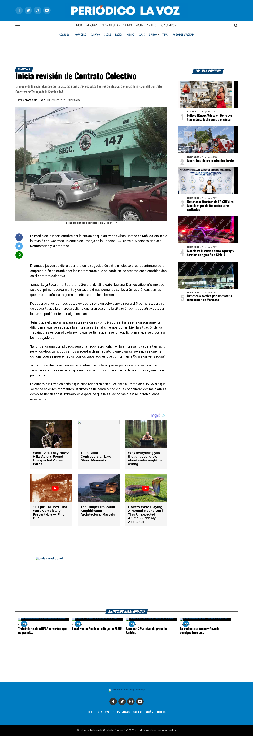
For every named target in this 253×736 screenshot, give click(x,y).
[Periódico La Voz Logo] (126, 17)
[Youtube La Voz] (140, 701)
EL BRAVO (95, 34)
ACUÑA (149, 712)
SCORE (107, 34)
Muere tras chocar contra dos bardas (210, 161)
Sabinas (127, 25)
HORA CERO (80, 34)
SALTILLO (161, 712)
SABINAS (137, 712)
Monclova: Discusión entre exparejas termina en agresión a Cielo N (210, 253)
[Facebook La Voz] (113, 701)
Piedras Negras (110, 25)
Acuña (139, 25)
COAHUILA (64, 34)
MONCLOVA (103, 712)
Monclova (91, 25)
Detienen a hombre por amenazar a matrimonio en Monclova (209, 298)
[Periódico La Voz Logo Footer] (127, 689)
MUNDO (130, 34)
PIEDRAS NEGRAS (121, 712)
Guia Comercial (169, 25)
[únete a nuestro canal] (126, 583)
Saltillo (151, 25)
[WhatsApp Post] (19, 255)
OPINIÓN (153, 34)
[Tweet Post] (19, 246)
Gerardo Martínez (34, 99)
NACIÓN (118, 34)
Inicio (79, 25)
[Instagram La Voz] (131, 701)
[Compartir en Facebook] (19, 237)
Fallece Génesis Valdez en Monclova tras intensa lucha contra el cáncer (209, 117)
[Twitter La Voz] (122, 701)
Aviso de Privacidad (183, 34)
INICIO (91, 712)
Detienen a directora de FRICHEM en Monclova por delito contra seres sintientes (210, 206)
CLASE (142, 34)
